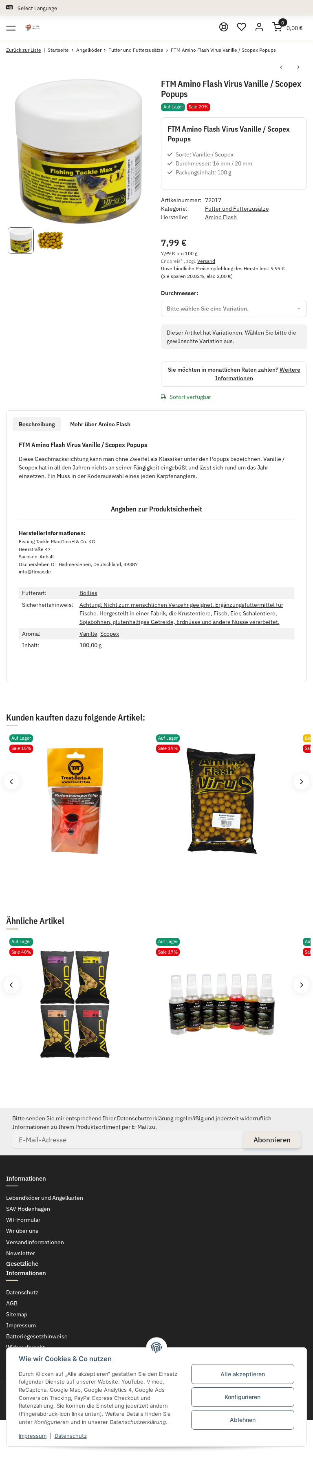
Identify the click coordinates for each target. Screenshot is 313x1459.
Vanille (88, 633)
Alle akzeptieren (242, 1374)
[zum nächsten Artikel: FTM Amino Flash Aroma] (298, 68)
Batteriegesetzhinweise (37, 1336)
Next (301, 781)
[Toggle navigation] (10, 27)
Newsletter (20, 1253)
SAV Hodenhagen (28, 1208)
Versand (206, 261)
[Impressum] (224, 27)
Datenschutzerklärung (145, 1118)
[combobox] (234, 309)
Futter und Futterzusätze (237, 208)
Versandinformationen (35, 1242)
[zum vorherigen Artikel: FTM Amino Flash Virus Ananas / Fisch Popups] (281, 68)
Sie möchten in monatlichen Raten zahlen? (234, 374)
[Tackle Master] (32, 28)
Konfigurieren (242, 1396)
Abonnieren (272, 1139)
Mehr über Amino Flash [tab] (100, 424)
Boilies (88, 593)
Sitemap (16, 1314)
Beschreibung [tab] (37, 424)
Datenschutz (71, 1436)
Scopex (109, 633)
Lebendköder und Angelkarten (44, 1197)
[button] (242, 27)
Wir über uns (22, 1230)
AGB (12, 1303)
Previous (11, 781)
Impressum (32, 1436)
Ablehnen (243, 1419)
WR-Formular (23, 1219)
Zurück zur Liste (23, 50)
